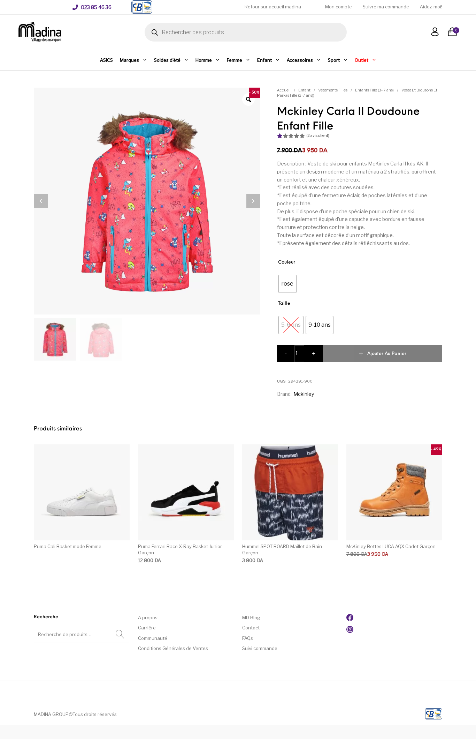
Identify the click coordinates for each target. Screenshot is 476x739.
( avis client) (317, 135)
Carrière (147, 627)
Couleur (286, 262)
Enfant (264, 60)
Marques (129, 60)
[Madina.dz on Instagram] (349, 631)
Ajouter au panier (386, 354)
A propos (148, 617)
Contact (251, 627)
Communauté (152, 638)
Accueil (284, 90)
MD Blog (251, 617)
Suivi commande (259, 648)
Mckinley (303, 394)
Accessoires (300, 60)
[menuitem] (92, 7)
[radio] (287, 284)
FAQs (247, 638)
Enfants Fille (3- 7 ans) (374, 90)
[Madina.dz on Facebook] (349, 619)
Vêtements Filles (332, 90)
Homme (203, 60)
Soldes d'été (167, 60)
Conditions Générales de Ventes (173, 648)
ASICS (106, 60)
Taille (284, 303)
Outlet (361, 60)
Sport (334, 60)
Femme (234, 60)
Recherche (120, 634)
